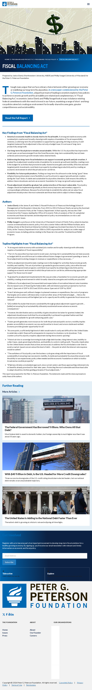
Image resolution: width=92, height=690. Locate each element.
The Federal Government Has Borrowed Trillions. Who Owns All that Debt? (42, 428)
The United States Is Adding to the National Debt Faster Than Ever (41, 518)
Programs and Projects (22, 59)
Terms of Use (16, 685)
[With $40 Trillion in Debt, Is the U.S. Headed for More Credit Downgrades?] (46, 456)
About (32, 630)
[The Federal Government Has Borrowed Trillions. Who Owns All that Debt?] (46, 409)
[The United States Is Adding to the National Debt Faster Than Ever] (46, 500)
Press (4, 635)
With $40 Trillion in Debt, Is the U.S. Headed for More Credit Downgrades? (45, 474)
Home (7, 59)
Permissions (31, 685)
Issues (5, 633)
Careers (33, 635)
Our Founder (35, 633)
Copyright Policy (66, 682)
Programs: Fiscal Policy (45, 59)
